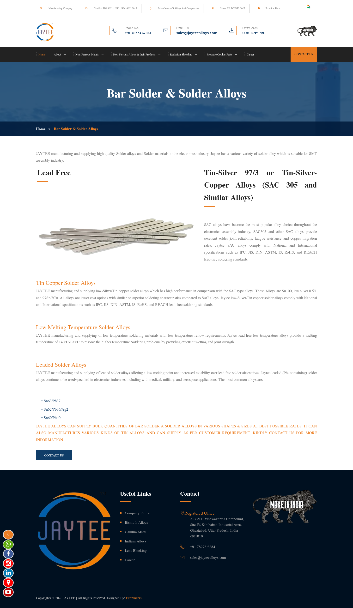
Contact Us (303, 54)
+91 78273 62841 (203, 547)
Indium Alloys (135, 541)
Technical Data (273, 8)
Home (41, 54)
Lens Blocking (136, 550)
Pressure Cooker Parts (219, 54)
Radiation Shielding (181, 54)
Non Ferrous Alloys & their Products (134, 54)
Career (250, 54)
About (57, 54)
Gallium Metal (135, 531)
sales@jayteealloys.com (208, 557)
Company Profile (137, 513)
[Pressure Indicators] (116, 235)
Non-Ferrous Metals (87, 54)
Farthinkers (133, 598)
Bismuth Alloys (136, 522)
